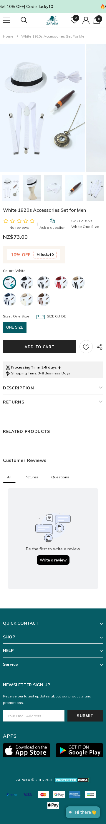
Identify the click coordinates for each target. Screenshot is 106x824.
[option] (42, 108)
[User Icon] (86, 20)
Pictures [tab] (31, 477)
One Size (14, 327)
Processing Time (25, 367)
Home (8, 36)
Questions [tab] (60, 477)
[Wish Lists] (86, 346)
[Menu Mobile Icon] (6, 20)
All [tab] (9, 477)
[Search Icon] (29, 20)
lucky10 (47, 254)
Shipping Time (23, 373)
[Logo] (52, 20)
